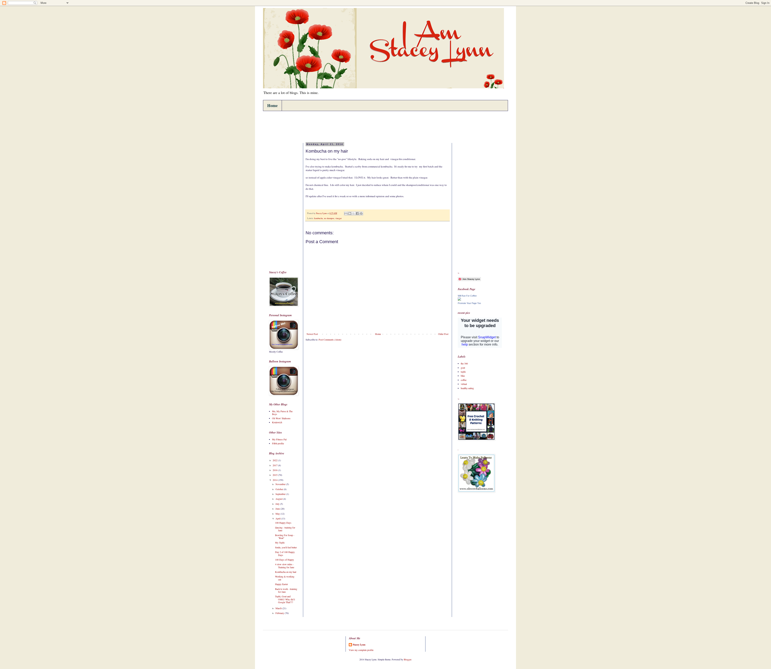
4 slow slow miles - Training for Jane (284, 566)
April (278, 518)
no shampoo (329, 218)
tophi (463, 371)
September (280, 494)
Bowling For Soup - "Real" (284, 536)
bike (463, 375)
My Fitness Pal (279, 439)
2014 (275, 479)
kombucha (318, 218)
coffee (463, 379)
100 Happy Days (283, 522)
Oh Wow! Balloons (281, 418)
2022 (275, 460)
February (280, 613)
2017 (275, 465)
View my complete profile (361, 650)
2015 (275, 474)
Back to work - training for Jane (286, 590)
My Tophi (280, 542)
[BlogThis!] (350, 213)
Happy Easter (281, 584)
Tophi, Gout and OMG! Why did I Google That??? (285, 599)
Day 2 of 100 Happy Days (285, 553)
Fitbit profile (278, 443)
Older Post (443, 334)
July (277, 503)
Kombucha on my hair (285, 571)
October (279, 489)
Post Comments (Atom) (330, 339)
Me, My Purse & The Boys (282, 413)
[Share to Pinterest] (361, 213)
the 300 (464, 363)
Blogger (407, 659)
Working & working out (284, 578)
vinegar (338, 218)
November (280, 484)
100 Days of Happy (284, 559)
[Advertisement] (342, 126)
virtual (464, 383)
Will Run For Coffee (467, 296)
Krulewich (277, 422)
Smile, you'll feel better (286, 547)
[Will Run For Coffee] (459, 299)
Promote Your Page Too (469, 303)
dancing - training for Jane (285, 529)
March (278, 608)
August (279, 498)
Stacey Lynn (359, 644)
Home (272, 105)
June (277, 508)
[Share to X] (354, 213)
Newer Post (312, 334)
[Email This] (346, 213)
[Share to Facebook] (357, 213)
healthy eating (467, 388)
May (277, 513)
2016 (275, 470)
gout (463, 367)
